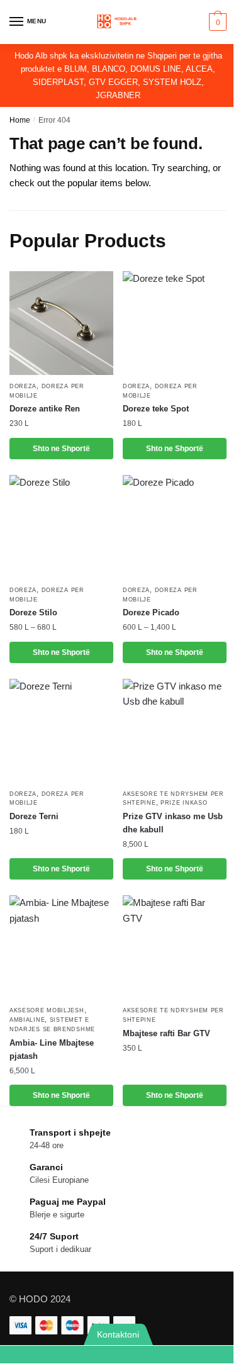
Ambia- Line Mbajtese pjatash (51, 1049)
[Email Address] (98, 1354)
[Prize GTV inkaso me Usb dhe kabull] (175, 731)
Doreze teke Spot (156, 408)
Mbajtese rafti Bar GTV (166, 1033)
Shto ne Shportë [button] (61, 448)
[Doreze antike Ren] (61, 323)
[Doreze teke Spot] (175, 323)
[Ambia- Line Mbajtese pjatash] (61, 947)
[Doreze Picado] (175, 527)
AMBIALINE (27, 1020)
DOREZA (23, 386)
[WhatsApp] (20, 1354)
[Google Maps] (138, 1354)
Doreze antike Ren (44, 408)
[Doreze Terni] (61, 731)
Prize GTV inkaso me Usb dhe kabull (173, 823)
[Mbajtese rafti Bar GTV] (175, 947)
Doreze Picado (151, 612)
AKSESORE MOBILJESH (46, 1010)
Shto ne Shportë (61, 652)
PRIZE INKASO (183, 803)
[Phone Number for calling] (59, 1354)
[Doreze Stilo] (61, 527)
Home (19, 120)
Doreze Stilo (33, 612)
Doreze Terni (34, 816)
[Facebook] (177, 1354)
